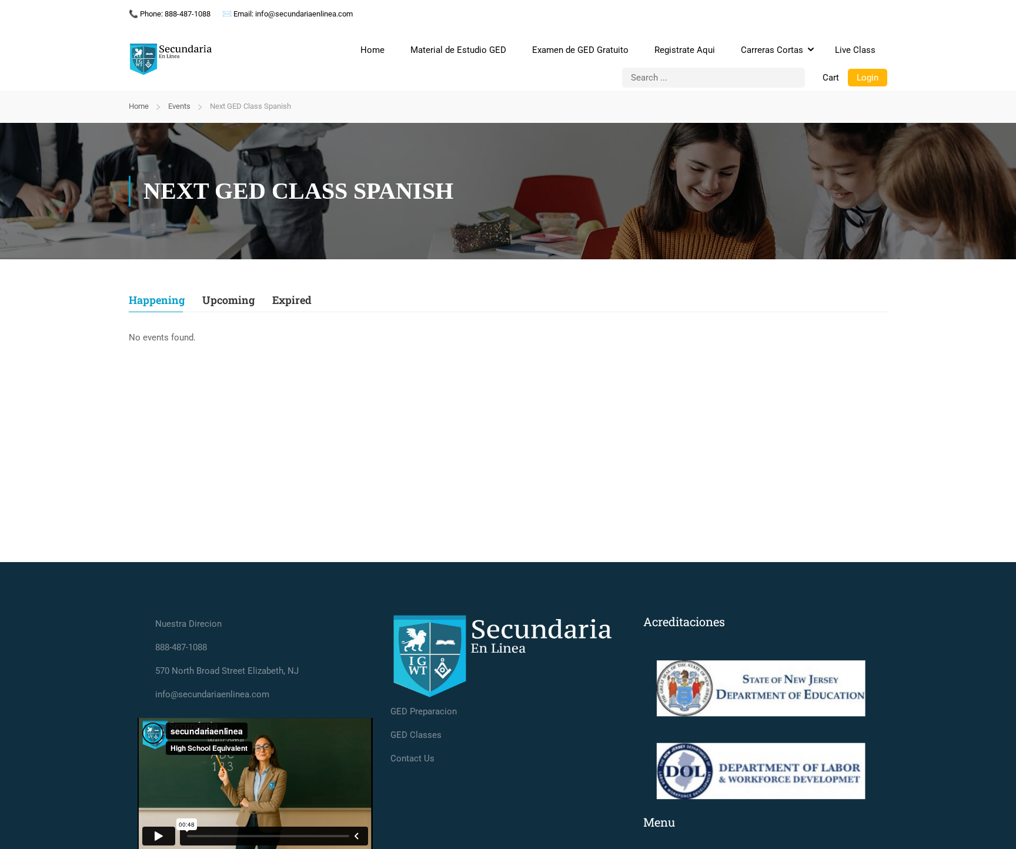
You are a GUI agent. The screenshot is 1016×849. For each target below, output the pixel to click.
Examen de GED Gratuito (580, 50)
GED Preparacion (423, 711)
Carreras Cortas (772, 50)
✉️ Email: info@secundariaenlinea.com (287, 13)
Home (372, 50)
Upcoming (228, 301)
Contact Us (412, 758)
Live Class (855, 50)
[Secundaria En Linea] (508, 656)
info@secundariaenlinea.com (212, 694)
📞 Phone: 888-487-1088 (169, 13)
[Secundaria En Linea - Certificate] (173, 59)
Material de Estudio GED (458, 50)
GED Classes (416, 735)
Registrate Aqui (684, 50)
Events (179, 106)
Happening (157, 301)
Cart (831, 77)
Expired (292, 301)
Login (867, 77)
